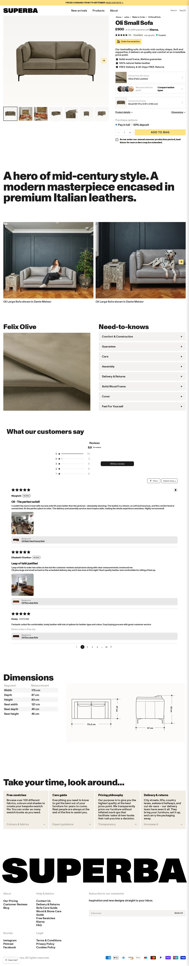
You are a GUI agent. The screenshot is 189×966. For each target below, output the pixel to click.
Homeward (151, 824)
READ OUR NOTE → (114, 3)
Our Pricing (10, 901)
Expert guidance (62, 824)
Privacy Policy (45, 943)
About (114, 10)
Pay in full (124, 124)
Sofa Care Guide (46, 907)
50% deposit (141, 124)
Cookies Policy (45, 947)
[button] (121, 35)
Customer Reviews (15, 904)
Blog (6, 907)
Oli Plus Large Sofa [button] (30, 603)
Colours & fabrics (18, 824)
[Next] (181, 261)
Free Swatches (45, 918)
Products (98, 10)
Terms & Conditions (48, 940)
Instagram (10, 940)
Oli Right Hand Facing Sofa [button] (33, 541)
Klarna (40, 921)
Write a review (117, 463)
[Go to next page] (112, 647)
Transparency (107, 824)
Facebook (9, 947)
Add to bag (160, 132)
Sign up (179, 913)
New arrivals (79, 10)
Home (118, 17)
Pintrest (8, 943)
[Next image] (104, 60)
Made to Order (138, 17)
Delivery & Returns (48, 904)
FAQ (39, 925)
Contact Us (43, 901)
